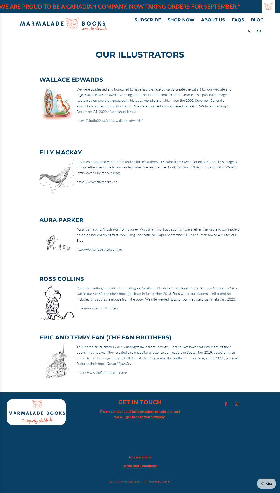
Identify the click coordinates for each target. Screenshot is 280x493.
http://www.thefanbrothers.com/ (102, 372)
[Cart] (259, 31)
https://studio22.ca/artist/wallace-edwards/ (110, 120)
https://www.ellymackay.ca (97, 182)
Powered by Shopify (158, 481)
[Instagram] (236, 404)
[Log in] (249, 31)
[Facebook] (226, 404)
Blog (116, 173)
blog (204, 299)
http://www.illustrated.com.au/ (100, 249)
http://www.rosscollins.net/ (97, 308)
